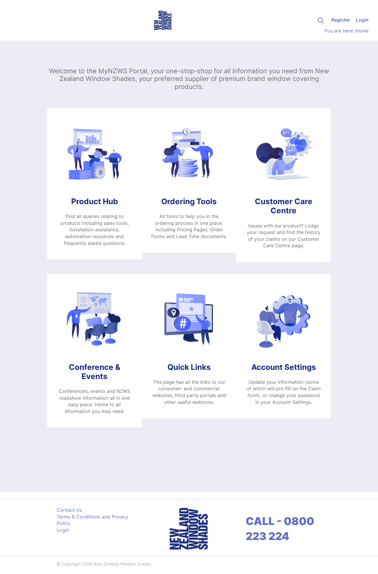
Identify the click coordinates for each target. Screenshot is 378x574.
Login (362, 20)
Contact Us (69, 510)
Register (340, 20)
